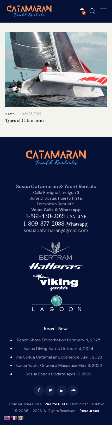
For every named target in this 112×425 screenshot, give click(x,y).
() (56, 224)
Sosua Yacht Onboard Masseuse (46, 365)
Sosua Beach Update (45, 374)
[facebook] (39, 390)
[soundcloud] (73, 390)
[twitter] (50, 390)
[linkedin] (62, 390)
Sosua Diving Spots (41, 348)
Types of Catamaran (24, 121)
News (10, 114)
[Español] (20, 417)
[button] (103, 11)
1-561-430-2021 (56, 216)
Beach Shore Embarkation (41, 340)
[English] (7, 417)
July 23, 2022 (31, 114)
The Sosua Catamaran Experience (47, 357)
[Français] (14, 417)
